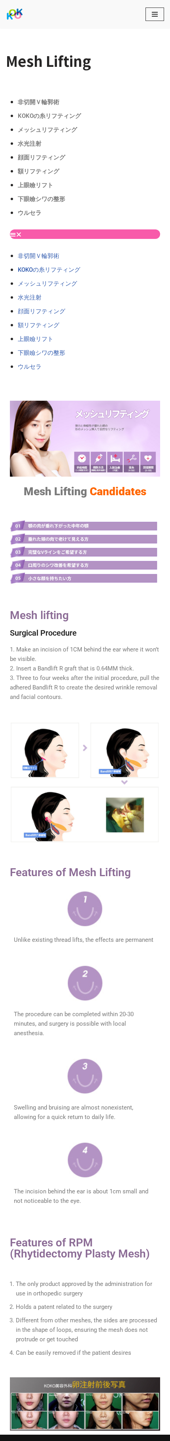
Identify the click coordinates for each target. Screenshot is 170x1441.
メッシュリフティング (47, 129)
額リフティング (38, 171)
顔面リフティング (41, 157)
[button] (85, 234)
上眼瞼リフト (35, 185)
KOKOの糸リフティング (49, 115)
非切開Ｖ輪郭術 (38, 102)
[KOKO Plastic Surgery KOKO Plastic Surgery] (14, 14)
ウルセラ (30, 212)
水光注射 (30, 143)
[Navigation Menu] (154, 14)
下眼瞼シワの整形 (41, 199)
